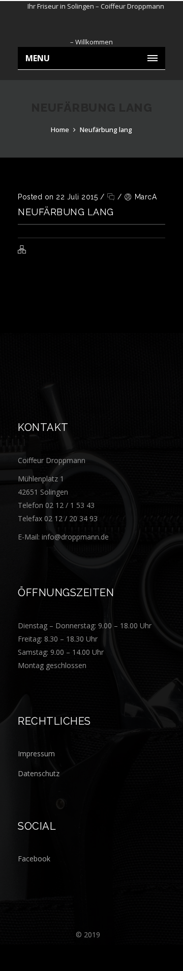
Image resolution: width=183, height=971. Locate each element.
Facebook (34, 858)
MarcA (146, 197)
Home (60, 129)
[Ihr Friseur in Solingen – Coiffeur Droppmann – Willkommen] (91, 24)
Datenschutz (38, 773)
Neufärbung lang (106, 129)
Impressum (36, 753)
